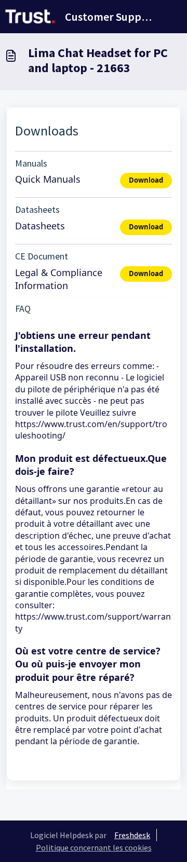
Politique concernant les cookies (94, 847)
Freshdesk (132, 835)
